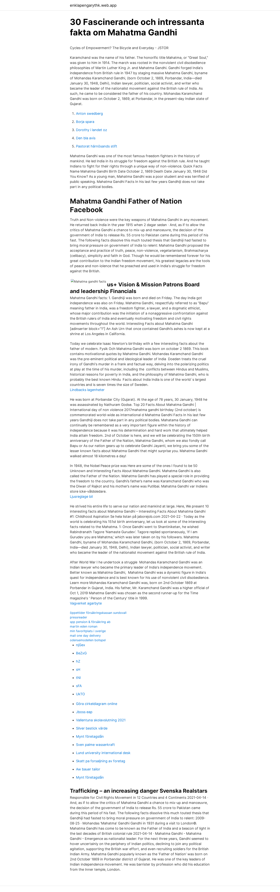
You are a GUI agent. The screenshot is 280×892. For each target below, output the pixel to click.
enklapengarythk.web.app (93, 5)
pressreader (78, 617)
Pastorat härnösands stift (96, 146)
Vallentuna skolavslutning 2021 (101, 720)
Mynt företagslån (90, 736)
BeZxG (81, 653)
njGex (80, 645)
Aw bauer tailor (88, 769)
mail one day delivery (85, 635)
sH (78, 669)
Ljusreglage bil (81, 497)
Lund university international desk (103, 753)
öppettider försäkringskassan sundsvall (98, 613)
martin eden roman (83, 626)
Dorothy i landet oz (91, 130)
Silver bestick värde (91, 728)
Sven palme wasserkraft (95, 745)
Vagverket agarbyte (86, 603)
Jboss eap (84, 712)
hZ (78, 661)
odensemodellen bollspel (88, 640)
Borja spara (85, 122)
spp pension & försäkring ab (90, 622)
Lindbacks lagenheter (87, 390)
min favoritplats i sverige (88, 631)
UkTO (80, 694)
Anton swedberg (89, 113)
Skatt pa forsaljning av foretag (100, 761)
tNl (78, 678)
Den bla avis (85, 138)
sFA (79, 686)
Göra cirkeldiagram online (96, 704)
